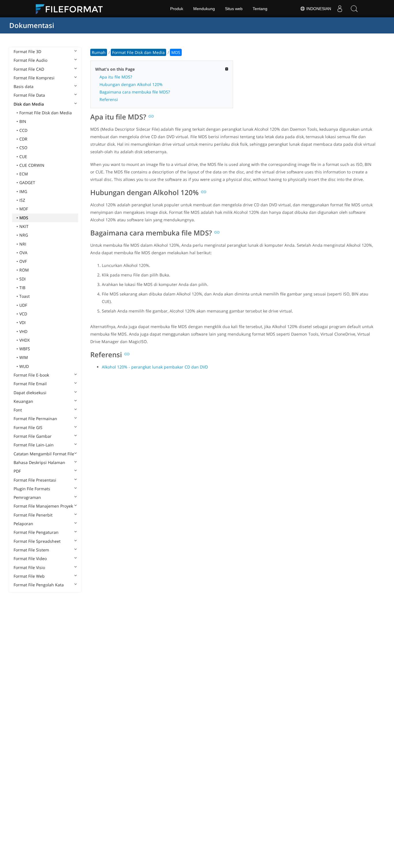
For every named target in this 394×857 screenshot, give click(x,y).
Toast (24, 296)
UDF (23, 305)
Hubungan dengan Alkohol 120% (131, 84)
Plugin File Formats (32, 488)
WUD (24, 366)
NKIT (24, 226)
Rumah (99, 52)
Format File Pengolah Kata (39, 584)
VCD (23, 314)
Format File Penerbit (33, 515)
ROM (24, 270)
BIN (22, 121)
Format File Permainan (35, 418)
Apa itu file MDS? (116, 77)
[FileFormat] (71, 8)
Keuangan (23, 401)
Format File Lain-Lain (34, 445)
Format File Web (29, 576)
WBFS (24, 348)
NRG (23, 235)
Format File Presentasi (35, 480)
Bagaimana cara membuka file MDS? (135, 92)
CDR (23, 139)
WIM (23, 357)
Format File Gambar (33, 436)
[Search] (354, 8)
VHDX (24, 340)
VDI (22, 322)
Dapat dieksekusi (30, 392)
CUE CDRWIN (31, 165)
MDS (23, 217)
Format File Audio (30, 60)
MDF (23, 209)
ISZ (22, 200)
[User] (340, 8)
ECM (23, 174)
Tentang (260, 8)
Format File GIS (28, 427)
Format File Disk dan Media (45, 112)
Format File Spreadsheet (37, 541)
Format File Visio (29, 567)
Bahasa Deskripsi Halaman (39, 462)
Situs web (234, 8)
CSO (23, 147)
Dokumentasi (31, 25)
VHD (23, 331)
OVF (23, 261)
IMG (23, 191)
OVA (23, 252)
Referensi (109, 99)
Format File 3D (27, 51)
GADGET (27, 182)
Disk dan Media (29, 104)
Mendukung (204, 8)
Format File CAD (29, 69)
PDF (17, 471)
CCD (23, 130)
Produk (176, 8)
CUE (23, 156)
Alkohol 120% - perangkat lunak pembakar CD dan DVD (155, 367)
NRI (22, 244)
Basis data (23, 86)
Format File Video (30, 558)
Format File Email (30, 383)
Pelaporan (23, 523)
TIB (22, 287)
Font (18, 410)
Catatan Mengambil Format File (44, 453)
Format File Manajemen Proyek (43, 506)
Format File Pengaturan (36, 532)
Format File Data (29, 95)
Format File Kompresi (34, 78)
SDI (22, 279)
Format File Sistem (31, 550)
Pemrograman (27, 497)
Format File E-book (31, 375)
